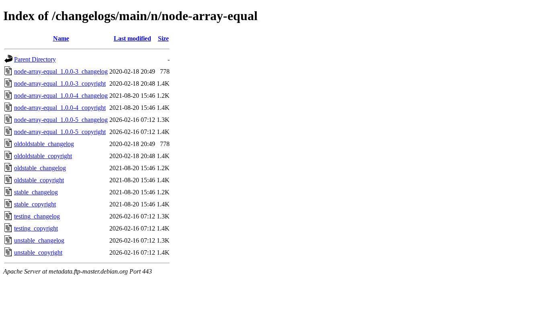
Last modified (132, 38)
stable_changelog (36, 192)
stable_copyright (35, 204)
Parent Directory (35, 59)
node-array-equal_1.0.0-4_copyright (60, 107)
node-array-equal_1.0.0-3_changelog (61, 71)
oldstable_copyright (39, 180)
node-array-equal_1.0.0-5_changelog (61, 119)
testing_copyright (36, 228)
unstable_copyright (38, 252)
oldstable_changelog (40, 168)
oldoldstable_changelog (44, 143)
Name (61, 38)
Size (163, 38)
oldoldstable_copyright (43, 155)
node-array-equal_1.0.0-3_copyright (60, 83)
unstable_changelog (39, 240)
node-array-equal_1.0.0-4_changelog (61, 95)
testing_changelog (37, 216)
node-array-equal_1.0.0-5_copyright (60, 131)
